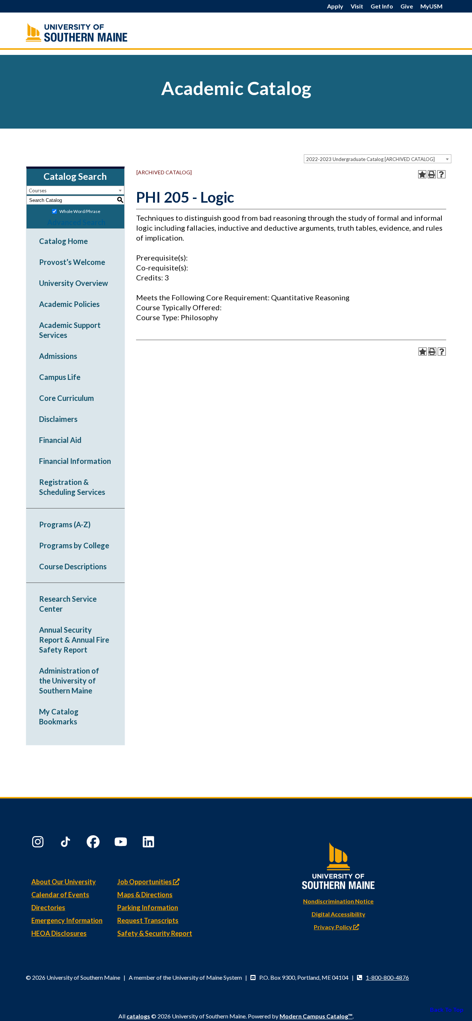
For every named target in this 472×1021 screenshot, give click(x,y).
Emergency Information (67, 920)
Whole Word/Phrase (79, 211)
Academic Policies (69, 304)
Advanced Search (76, 222)
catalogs (138, 1016)
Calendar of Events (60, 895)
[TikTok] (66, 843)
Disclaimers (58, 419)
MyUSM (431, 6)
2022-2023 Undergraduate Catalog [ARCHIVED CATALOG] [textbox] (370, 159)
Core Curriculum (66, 398)
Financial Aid (60, 440)
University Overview (73, 283)
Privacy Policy (333, 926)
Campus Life (59, 377)
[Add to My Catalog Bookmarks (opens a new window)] (422, 174)
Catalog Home (63, 241)
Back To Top (447, 1009)
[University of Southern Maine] (338, 864)
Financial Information (75, 461)
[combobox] (377, 158)
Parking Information (147, 907)
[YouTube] (121, 843)
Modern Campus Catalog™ (316, 1016)
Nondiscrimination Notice (338, 901)
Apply (335, 6)
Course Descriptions (73, 566)
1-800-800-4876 (387, 977)
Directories (48, 907)
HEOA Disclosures (59, 933)
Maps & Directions (145, 895)
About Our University (63, 882)
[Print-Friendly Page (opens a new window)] (432, 174)
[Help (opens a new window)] (441, 174)
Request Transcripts (147, 920)
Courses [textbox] (37, 190)
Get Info (382, 6)
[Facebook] (94, 843)
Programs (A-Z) (65, 524)
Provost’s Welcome (72, 262)
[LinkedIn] (149, 843)
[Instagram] (38, 843)
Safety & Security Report (154, 933)
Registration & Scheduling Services (72, 487)
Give (406, 6)
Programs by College (74, 545)
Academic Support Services (70, 330)
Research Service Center (68, 603)
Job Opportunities (145, 882)
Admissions (58, 356)
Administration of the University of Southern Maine (69, 680)
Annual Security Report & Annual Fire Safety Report (74, 639)
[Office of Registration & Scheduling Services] (92, 32)
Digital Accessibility (338, 913)
